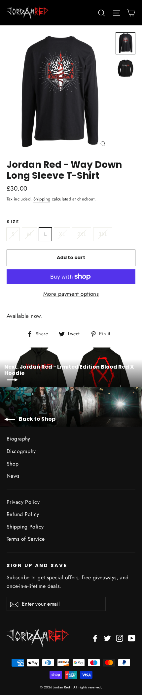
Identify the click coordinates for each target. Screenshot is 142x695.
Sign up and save (37, 565)
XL (62, 234)
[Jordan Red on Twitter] (107, 637)
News (13, 476)
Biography (18, 438)
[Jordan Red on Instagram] (119, 637)
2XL (81, 234)
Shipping (41, 199)
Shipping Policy (25, 526)
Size (13, 221)
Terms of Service (26, 539)
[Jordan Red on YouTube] (131, 637)
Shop (13, 464)
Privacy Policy (23, 502)
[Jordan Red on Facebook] (95, 637)
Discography (21, 451)
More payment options (71, 294)
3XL (102, 234)
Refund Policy (23, 514)
